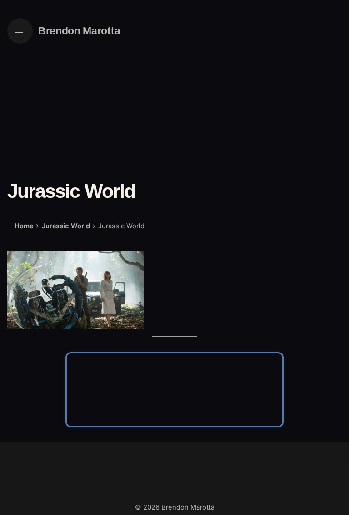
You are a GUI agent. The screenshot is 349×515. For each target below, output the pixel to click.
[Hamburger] (20, 31)
